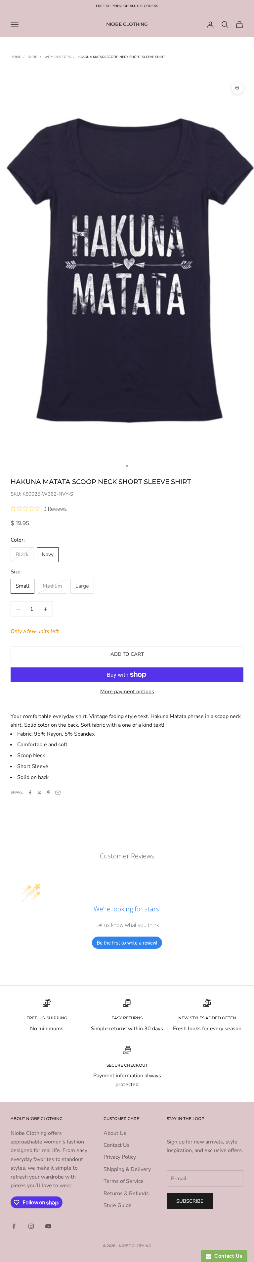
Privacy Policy (120, 1157)
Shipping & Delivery (127, 1169)
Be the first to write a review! (127, 943)
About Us (115, 1133)
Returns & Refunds (126, 1193)
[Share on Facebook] (30, 792)
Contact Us (117, 1145)
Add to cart (127, 654)
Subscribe (189, 1201)
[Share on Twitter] (39, 792)
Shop (32, 57)
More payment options (127, 691)
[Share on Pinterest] (48, 792)
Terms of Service (124, 1181)
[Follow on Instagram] (31, 1226)
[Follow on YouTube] (48, 1226)
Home (16, 57)
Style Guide (118, 1205)
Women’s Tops (57, 57)
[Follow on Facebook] (14, 1226)
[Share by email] (58, 792)
